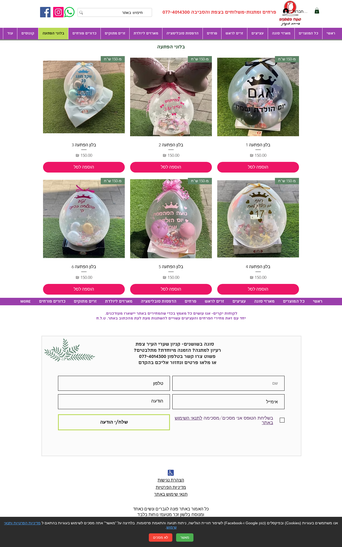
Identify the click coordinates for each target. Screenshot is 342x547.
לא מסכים (160, 538)
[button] (257, 33)
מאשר (184, 538)
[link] (316, 11)
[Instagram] (58, 12)
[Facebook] (45, 12)
